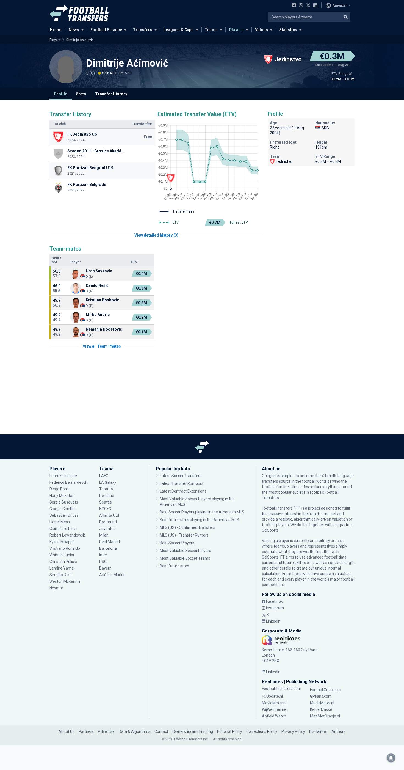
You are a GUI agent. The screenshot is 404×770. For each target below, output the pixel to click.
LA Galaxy (107, 482)
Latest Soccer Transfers (180, 476)
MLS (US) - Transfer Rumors (184, 535)
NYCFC (105, 509)
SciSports (270, 530)
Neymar (56, 588)
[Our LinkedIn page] (314, 6)
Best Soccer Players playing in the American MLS (202, 512)
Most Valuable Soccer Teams (185, 558)
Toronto (106, 489)
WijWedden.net (275, 709)
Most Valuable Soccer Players (185, 550)
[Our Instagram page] (300, 6)
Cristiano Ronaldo (64, 548)
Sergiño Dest (60, 575)
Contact (161, 731)
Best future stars (174, 566)
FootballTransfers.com (281, 688)
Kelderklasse (321, 709)
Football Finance (106, 30)
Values (261, 30)
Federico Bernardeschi (68, 482)
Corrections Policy (261, 731)
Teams (211, 30)
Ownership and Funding (192, 731)
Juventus (107, 528)
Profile (60, 94)
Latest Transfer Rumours (181, 483)
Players (236, 30)
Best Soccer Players (177, 543)
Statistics (288, 30)
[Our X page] (307, 6)
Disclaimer (318, 731)
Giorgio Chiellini (62, 509)
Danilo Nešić (97, 285)
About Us (66, 731)
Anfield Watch (274, 716)
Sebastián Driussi (64, 515)
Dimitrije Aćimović (79, 40)
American (340, 5)
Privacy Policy (293, 731)
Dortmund (108, 522)
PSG (103, 561)
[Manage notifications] (391, 758)
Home (56, 30)
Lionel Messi (60, 522)
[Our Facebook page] (293, 6)
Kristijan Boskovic (102, 300)
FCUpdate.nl (272, 696)
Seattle (105, 502)
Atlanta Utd (109, 515)
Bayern (105, 568)
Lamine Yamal (61, 568)
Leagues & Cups (179, 30)
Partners (86, 731)
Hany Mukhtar (61, 495)
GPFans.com (321, 696)
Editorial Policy (229, 731)
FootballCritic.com (325, 690)
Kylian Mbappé (62, 542)
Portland (106, 495)
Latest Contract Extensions (183, 491)
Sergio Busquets (63, 502)
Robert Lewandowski (67, 535)
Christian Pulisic (63, 561)
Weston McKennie (65, 581)
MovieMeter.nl (274, 703)
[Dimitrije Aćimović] (65, 66)
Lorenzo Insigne (63, 476)
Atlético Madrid (112, 575)
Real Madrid (109, 542)
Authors (338, 731)
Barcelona (108, 548)
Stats (81, 94)
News (74, 30)
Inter (103, 555)
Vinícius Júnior (61, 555)
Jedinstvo (283, 161)
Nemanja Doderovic (104, 329)
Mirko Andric (98, 314)
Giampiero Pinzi (63, 528)
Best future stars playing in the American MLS (199, 520)
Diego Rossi (59, 489)
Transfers (142, 30)
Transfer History (111, 94)
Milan (104, 535)
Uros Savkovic (99, 271)
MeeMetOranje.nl (325, 716)
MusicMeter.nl (322, 703)
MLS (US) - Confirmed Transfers (187, 527)
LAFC (103, 476)
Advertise (106, 731)
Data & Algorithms (134, 731)
